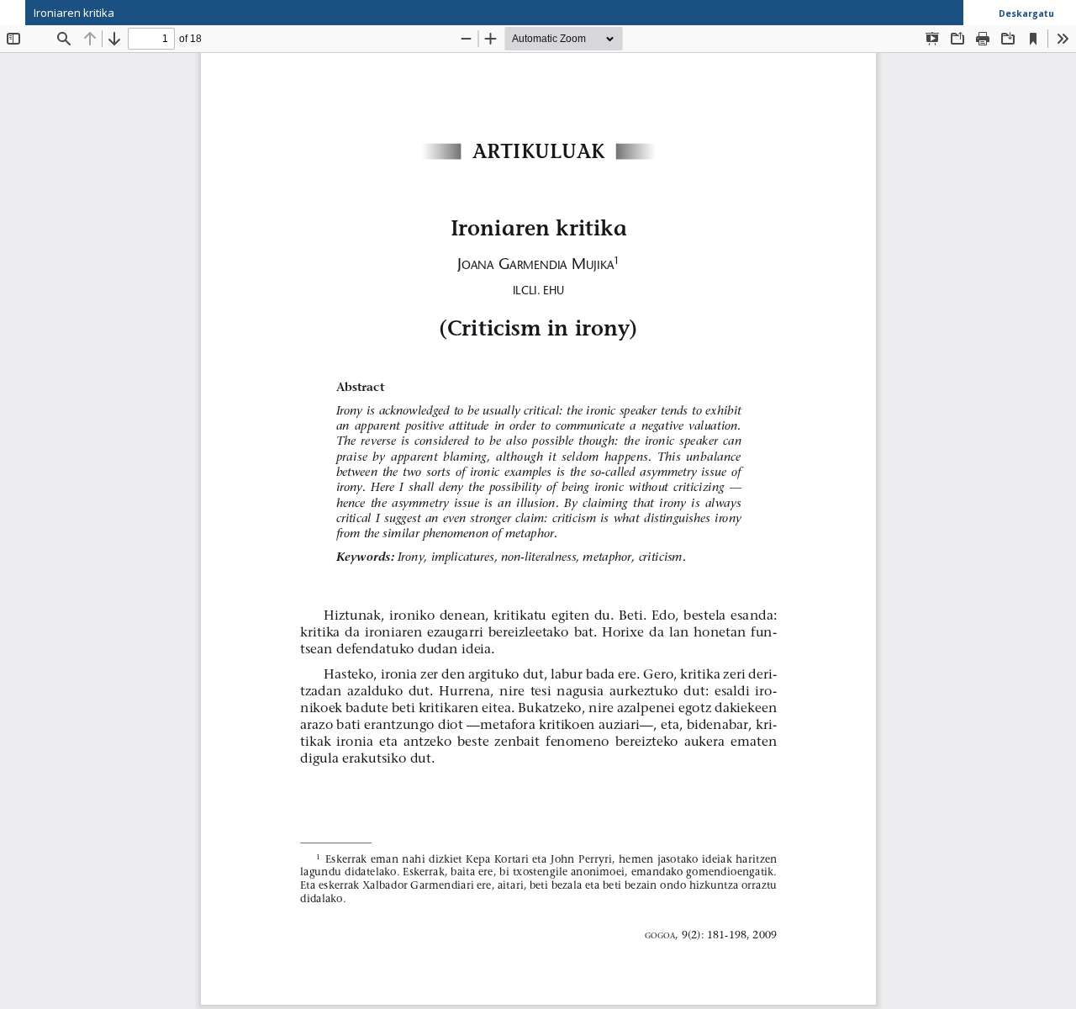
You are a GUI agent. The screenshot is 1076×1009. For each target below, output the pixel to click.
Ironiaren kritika (74, 12)
